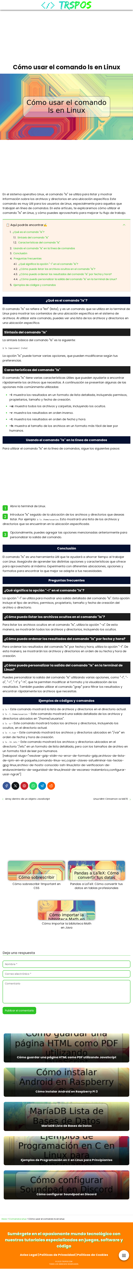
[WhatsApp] (33, 786)
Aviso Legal (28, 1255)
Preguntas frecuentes (28, 258)
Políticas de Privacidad (57, 1255)
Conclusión (20, 253)
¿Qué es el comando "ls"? (28, 232)
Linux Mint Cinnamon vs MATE (110, 798)
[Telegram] (42, 786)
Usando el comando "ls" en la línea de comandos (44, 248)
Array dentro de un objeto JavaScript (27, 798)
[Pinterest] (24, 786)
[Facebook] (6, 786)
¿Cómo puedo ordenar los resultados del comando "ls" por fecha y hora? (65, 274)
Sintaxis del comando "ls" (33, 237)
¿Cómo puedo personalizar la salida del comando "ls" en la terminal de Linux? (68, 279)
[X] (15, 786)
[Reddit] (51, 786)
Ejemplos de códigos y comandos (34, 285)
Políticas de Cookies (92, 1255)
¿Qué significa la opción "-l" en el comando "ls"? (48, 264)
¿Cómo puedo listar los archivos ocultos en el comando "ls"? (57, 269)
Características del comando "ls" (39, 242)
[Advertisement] (66, 35)
